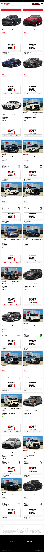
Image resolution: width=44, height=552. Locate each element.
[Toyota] (2, 3)
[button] (21, 20)
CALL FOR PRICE (4, 39)
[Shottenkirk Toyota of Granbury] (7, 4)
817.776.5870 (37, 3)
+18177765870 (18, 39)
